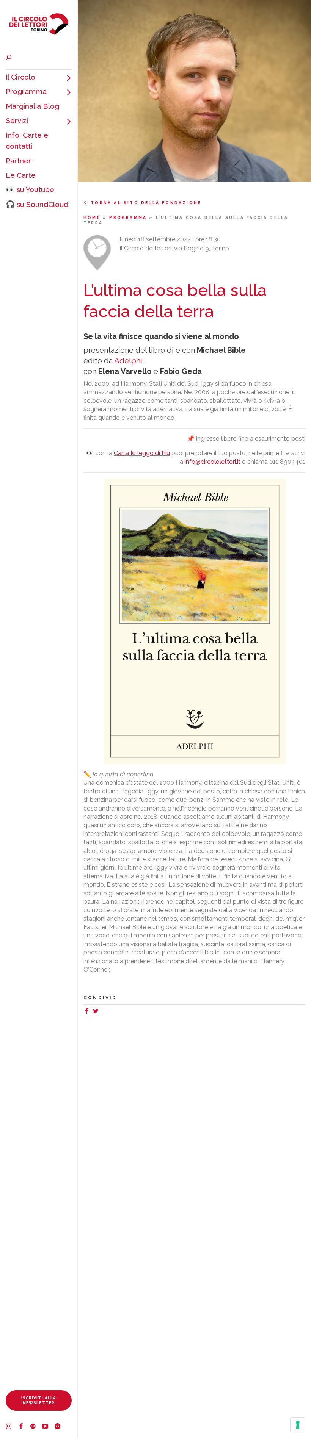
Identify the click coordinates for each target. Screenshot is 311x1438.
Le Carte (21, 175)
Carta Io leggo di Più (142, 453)
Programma (26, 91)
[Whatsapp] (103, 1012)
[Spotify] (36, 1427)
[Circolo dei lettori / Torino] (39, 24)
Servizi (17, 120)
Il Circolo (20, 77)
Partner (18, 160)
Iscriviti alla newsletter (39, 1400)
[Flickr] (60, 1427)
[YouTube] (48, 1427)
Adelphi (128, 360)
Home (93, 217)
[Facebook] (24, 1427)
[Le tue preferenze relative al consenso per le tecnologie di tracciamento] (298, 1425)
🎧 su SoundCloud (37, 204)
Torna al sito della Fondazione (146, 202)
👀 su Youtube (30, 189)
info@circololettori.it (212, 461)
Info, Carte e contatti (27, 140)
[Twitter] (97, 1012)
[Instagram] (12, 1427)
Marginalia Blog (32, 106)
